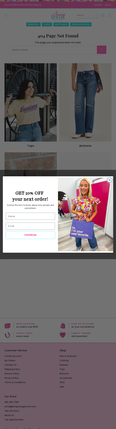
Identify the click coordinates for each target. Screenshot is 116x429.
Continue (30, 235)
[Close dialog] (109, 180)
